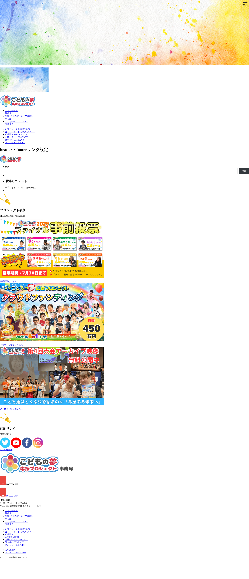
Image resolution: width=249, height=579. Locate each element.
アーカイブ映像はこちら (11, 409)
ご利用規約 (10, 550)
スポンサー (15, 143)
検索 (7, 167)
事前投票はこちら (8, 281)
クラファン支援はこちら (11, 345)
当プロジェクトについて (20, 132)
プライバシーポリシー (15, 552)
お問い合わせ (16, 137)
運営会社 (14, 140)
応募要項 (16, 134)
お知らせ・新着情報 (17, 129)
